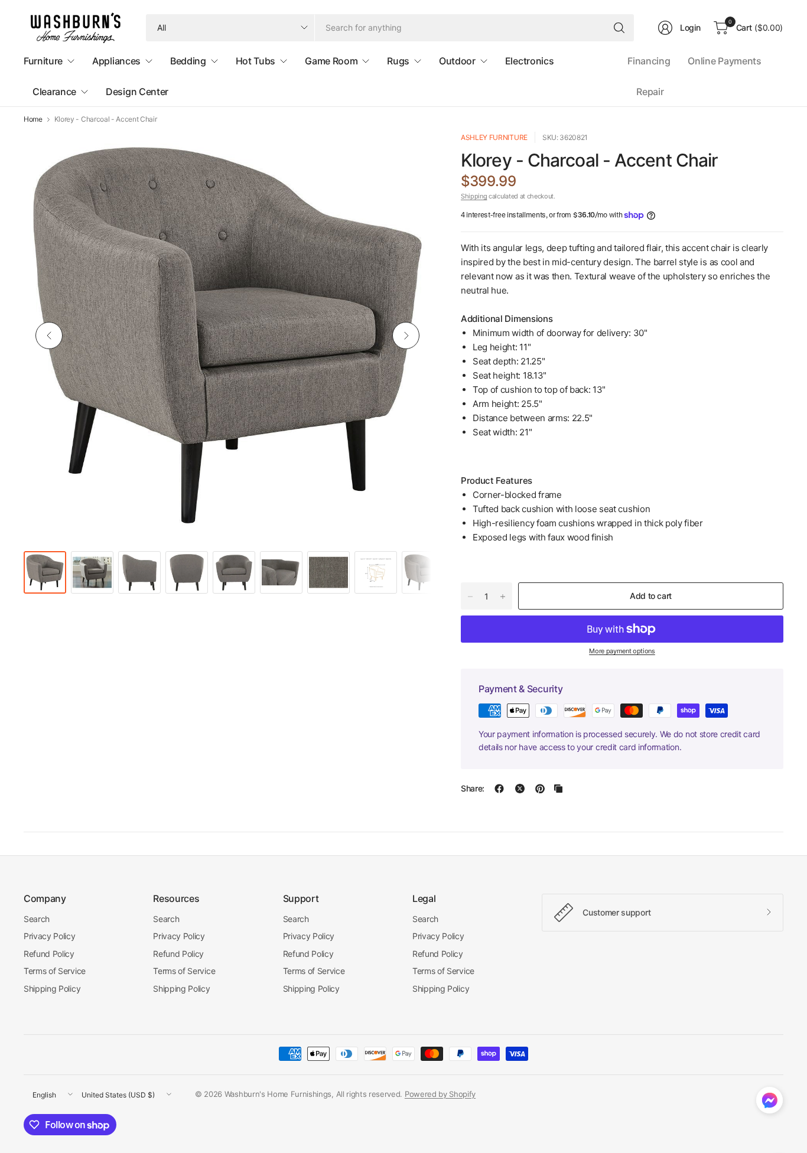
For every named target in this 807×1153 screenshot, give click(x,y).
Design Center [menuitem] (137, 91)
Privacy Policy (50, 936)
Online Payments (724, 61)
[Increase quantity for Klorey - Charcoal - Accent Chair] (503, 596)
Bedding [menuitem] (188, 61)
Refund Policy (49, 954)
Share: (472, 788)
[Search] (619, 27)
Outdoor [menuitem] (457, 61)
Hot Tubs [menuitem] (255, 61)
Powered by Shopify (440, 1094)
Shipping (474, 196)
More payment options (622, 651)
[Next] (405, 335)
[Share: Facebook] (499, 788)
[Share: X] (520, 788)
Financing (648, 61)
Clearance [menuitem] (54, 91)
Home (33, 119)
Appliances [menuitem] (116, 61)
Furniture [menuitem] (43, 61)
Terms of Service (55, 971)
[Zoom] (408, 154)
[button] (769, 1103)
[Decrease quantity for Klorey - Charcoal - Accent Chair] (470, 596)
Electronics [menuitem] (529, 61)
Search (37, 919)
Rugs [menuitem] (398, 61)
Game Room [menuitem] (331, 61)
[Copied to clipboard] (558, 788)
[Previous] (49, 335)
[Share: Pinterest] (540, 788)
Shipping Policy (52, 988)
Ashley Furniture (494, 137)
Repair (649, 91)
